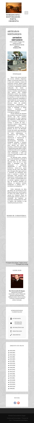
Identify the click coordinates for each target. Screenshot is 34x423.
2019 (10, 365)
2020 (11, 363)
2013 (10, 378)
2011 (10, 382)
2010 (10, 384)
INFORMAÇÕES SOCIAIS (18, 327)
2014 (10, 376)
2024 (11, 355)
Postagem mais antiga (22, 264)
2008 (11, 388)
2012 (10, 380)
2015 (10, 373)
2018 (10, 367)
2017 (10, 369)
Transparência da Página (20, 420)
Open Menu (26, 12)
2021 (10, 361)
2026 (11, 350)
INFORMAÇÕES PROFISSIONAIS (18, 323)
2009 (11, 386)
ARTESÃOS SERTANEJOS (14, 32)
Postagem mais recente (12, 262)
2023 (10, 357)
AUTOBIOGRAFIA (17, 318)
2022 (10, 359)
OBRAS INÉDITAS (16, 334)
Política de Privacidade (13, 418)
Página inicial (23, 262)
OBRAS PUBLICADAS (17, 331)
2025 (10, 352)
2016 (10, 371)
